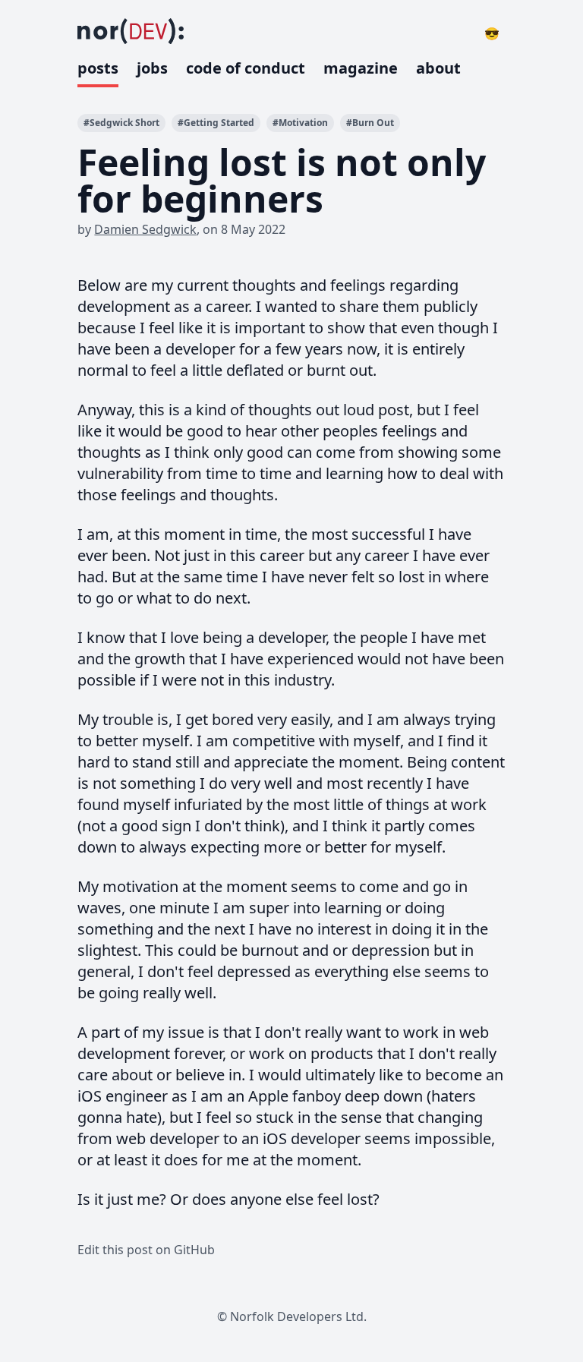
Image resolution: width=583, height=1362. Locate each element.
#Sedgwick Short (121, 122)
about (438, 68)
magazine (360, 68)
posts (97, 68)
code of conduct (245, 68)
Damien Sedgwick (145, 229)
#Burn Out (370, 122)
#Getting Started (216, 122)
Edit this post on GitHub (146, 1249)
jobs (152, 68)
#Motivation (300, 122)
